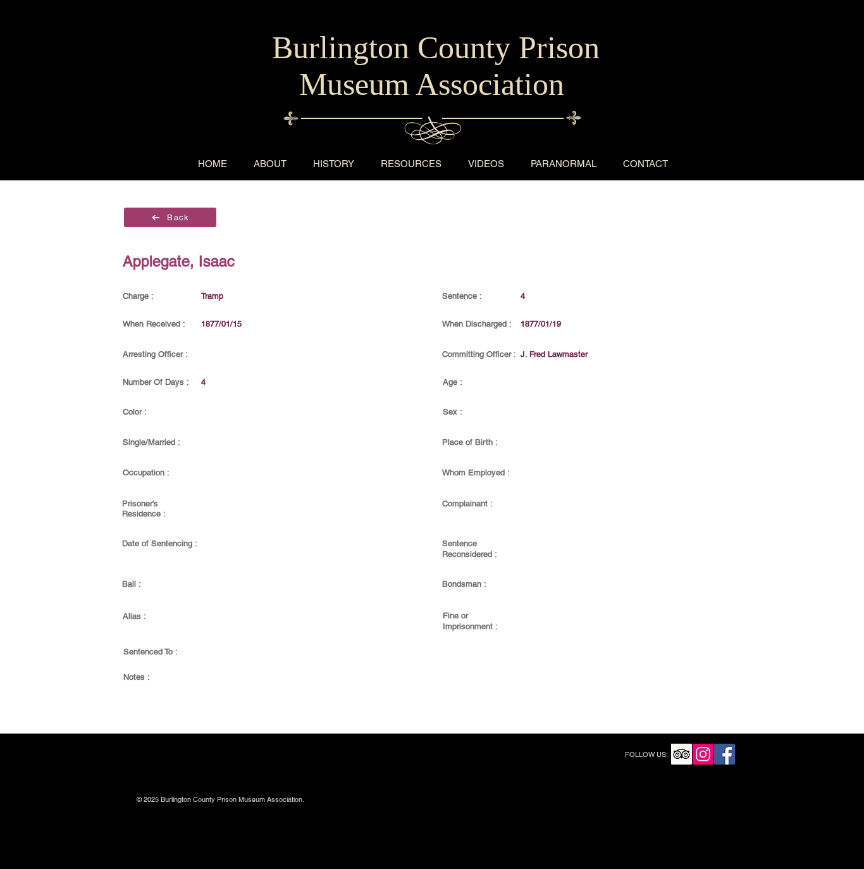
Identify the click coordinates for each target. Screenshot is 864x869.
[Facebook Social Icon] (724, 754)
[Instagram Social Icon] (703, 754)
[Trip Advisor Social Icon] (681, 754)
